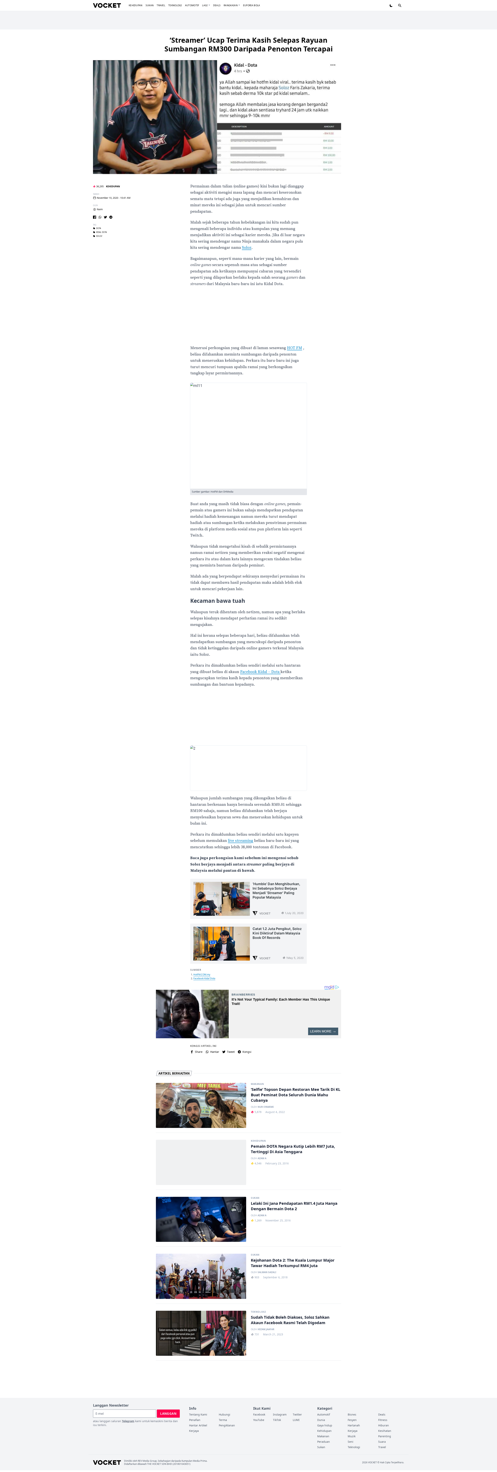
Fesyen (352, 1420)
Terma (223, 1420)
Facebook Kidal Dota (204, 978)
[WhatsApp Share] (100, 217)
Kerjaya (194, 1431)
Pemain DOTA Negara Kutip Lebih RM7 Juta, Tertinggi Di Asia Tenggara (293, 1149)
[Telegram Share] (110, 217)
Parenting (384, 1436)
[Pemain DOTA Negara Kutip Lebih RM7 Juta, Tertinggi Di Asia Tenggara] (201, 1162)
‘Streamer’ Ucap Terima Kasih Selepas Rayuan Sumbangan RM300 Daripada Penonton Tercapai (248, 44)
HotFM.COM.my (201, 974)
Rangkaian (231, 5)
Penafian (194, 1420)
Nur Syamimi (266, 1107)
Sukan (150, 5)
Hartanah (354, 1425)
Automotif (192, 5)
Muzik (351, 1436)
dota (98, 228)
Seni (350, 1441)
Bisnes (352, 1414)
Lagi (205, 5)
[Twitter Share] (105, 217)
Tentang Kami (198, 1414)
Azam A (262, 1158)
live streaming (240, 840)
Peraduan (323, 1441)
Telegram (128, 1421)
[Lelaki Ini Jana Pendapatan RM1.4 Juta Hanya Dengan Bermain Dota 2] (201, 1219)
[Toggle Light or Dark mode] (391, 5)
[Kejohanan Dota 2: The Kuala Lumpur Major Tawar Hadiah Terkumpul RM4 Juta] (201, 1276)
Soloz (99, 236)
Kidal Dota (101, 232)
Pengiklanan (227, 1425)
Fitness (382, 1420)
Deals (217, 5)
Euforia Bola (251, 5)
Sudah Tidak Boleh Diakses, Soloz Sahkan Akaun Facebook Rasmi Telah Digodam (290, 1320)
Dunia (321, 1420)
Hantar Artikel (198, 1425)
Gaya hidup (324, 1425)
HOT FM (294, 348)
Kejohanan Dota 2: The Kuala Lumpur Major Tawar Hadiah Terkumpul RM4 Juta (293, 1263)
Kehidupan (135, 5)
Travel (161, 5)
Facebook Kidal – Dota (260, 672)
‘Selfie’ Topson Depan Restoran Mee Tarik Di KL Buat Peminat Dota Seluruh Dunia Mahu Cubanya (295, 1095)
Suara (382, 1441)
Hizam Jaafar (266, 1329)
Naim (100, 209)
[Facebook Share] (94, 217)
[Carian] (399, 5)
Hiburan (383, 1425)
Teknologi (175, 5)
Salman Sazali (267, 1272)
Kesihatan (384, 1431)
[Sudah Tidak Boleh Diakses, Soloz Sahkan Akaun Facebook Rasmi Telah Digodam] (201, 1333)
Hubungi (224, 1414)
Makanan (257, 1084)
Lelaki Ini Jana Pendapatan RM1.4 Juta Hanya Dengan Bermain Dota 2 (294, 1206)
